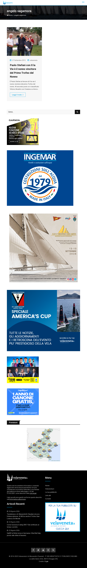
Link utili (48, 495)
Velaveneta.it (49, 489)
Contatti (48, 499)
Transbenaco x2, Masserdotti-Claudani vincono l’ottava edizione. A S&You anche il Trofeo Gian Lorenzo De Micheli (23, 516)
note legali (32, 493)
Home (10, 15)
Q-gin (46, 561)
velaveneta (33, 60)
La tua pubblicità (51, 492)
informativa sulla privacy (18, 499)
